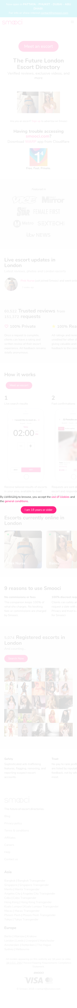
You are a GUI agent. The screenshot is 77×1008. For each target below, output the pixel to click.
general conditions (16, 501)
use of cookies (60, 497)
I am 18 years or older (38, 510)
